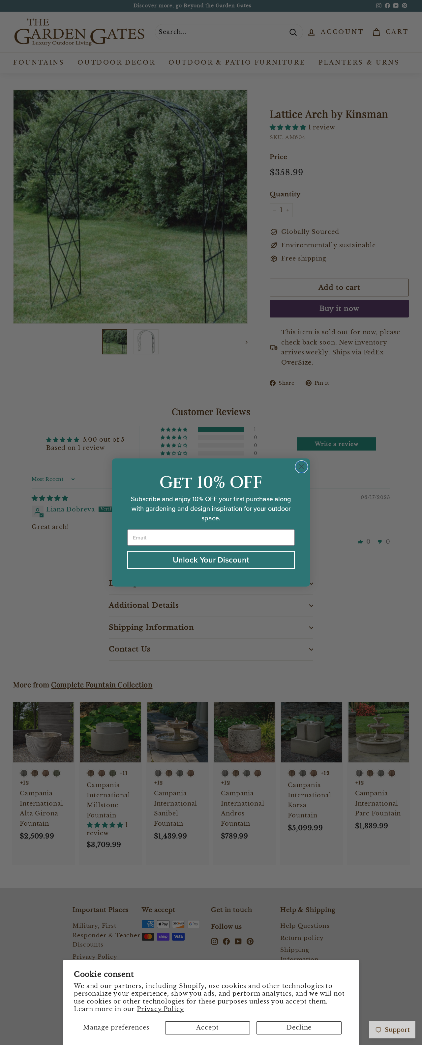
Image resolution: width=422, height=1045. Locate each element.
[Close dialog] (301, 467)
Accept (207, 1027)
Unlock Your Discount (211, 559)
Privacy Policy (160, 1009)
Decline (299, 1027)
